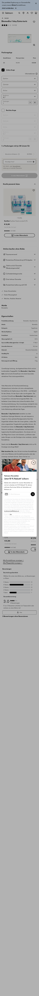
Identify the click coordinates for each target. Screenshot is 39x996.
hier (11, 514)
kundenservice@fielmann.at (11, 511)
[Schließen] (33, 463)
